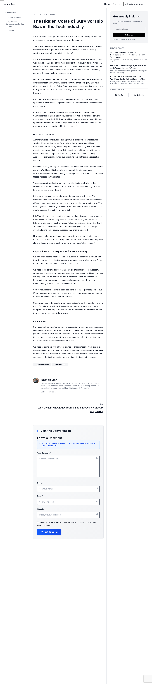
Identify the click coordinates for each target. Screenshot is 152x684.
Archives (117, 4)
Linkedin (52, 392)
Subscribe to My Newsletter (136, 4)
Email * (40, 496)
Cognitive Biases (42, 364)
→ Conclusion (11, 31)
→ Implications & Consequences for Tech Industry (15, 24)
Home (107, 4)
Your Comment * (44, 453)
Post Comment (50, 532)
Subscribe (129, 35)
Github (44, 392)
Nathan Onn (9, 4)
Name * (40, 483)
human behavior (60, 364)
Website (40, 509)
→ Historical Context (14, 17)
